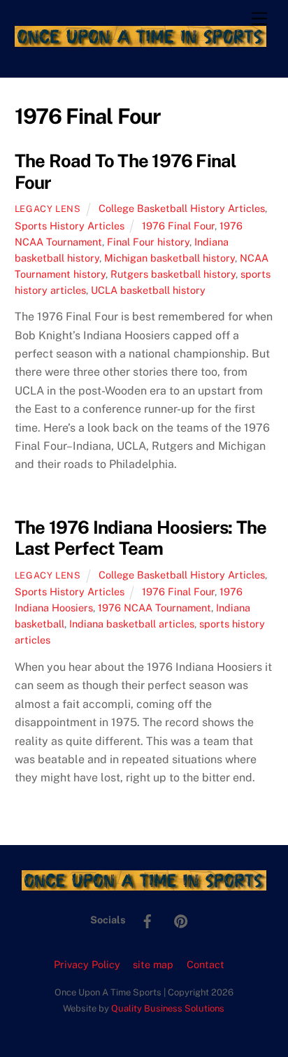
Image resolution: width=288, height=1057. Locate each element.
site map (153, 964)
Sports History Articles (69, 226)
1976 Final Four (178, 226)
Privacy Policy (87, 964)
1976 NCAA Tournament (154, 607)
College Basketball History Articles (182, 208)
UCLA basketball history (148, 290)
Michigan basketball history (169, 258)
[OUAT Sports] (141, 40)
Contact (205, 964)
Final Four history (148, 242)
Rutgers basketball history (173, 274)
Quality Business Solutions (167, 1008)
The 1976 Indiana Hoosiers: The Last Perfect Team (141, 538)
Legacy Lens (48, 209)
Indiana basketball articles (131, 624)
